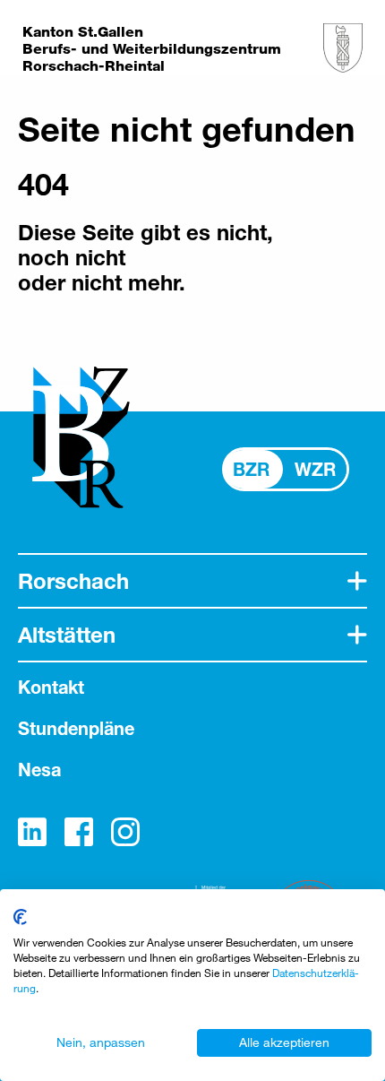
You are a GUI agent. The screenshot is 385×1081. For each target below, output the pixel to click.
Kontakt (51, 687)
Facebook (78, 831)
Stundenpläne (76, 728)
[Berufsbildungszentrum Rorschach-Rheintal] (343, 48)
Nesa (39, 769)
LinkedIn (32, 831)
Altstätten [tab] (67, 634)
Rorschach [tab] (73, 580)
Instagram (125, 831)
